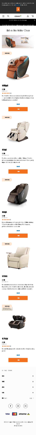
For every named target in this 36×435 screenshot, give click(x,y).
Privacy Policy (17, 5)
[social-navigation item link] (10, 406)
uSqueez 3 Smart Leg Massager (4, 338)
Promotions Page (5, 370)
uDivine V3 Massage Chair (4, 149)
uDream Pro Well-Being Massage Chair (4, 85)
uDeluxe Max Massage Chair (4, 212)
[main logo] (18, 16)
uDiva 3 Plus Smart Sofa (4, 276)
